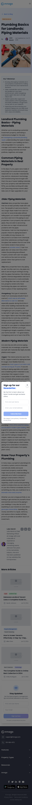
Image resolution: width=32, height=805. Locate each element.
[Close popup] (27, 385)
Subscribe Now (16, 414)
